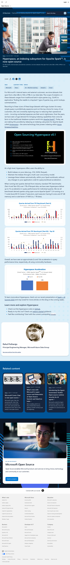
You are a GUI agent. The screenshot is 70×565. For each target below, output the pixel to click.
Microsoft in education (52, 500)
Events (28, 387)
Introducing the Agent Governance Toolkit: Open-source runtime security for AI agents (56, 394)
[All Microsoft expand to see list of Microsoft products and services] (2, 2)
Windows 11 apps (5, 519)
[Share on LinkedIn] (20, 79)
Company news (50, 532)
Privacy (19, 559)
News (4, 55)
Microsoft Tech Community (30, 538)
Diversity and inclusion (52, 540)
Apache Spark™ (49, 119)
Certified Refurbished (29, 513)
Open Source (5, 6)
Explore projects (12, 479)
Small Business (5, 546)
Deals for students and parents (53, 516)
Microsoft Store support (29, 505)
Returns (26, 508)
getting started (38, 311)
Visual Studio (27, 546)
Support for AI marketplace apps (31, 535)
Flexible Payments (28, 519)
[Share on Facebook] (13, 79)
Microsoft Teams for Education (53, 505)
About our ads (54, 559)
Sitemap (3, 559)
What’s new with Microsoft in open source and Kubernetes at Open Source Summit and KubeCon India (35, 395)
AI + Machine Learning (31, 87)
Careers (49, 527)
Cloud (50, 87)
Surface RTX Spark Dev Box (7, 508)
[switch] (68, 2)
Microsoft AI (4, 527)
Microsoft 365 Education (52, 508)
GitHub (37, 309)
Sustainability (50, 546)
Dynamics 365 (5, 532)
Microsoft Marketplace (29, 540)
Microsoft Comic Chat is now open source (12, 396)
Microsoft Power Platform (7, 538)
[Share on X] (16, 79)
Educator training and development (54, 513)
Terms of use (25, 559)
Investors (49, 538)
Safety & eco (40, 559)
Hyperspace (13, 124)
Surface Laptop (5, 502)
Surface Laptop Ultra (6, 505)
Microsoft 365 (5, 535)
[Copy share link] (10, 79)
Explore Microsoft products (7, 516)
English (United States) (9, 551)
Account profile (28, 500)
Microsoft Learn (28, 532)
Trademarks (32, 559)
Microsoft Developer (29, 529)
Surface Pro (4, 500)
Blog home (7, 13)
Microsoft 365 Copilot (6, 543)
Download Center (28, 502)
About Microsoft (50, 529)
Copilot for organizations (7, 511)
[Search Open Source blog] (6, 2)
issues (53, 314)
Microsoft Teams (5, 540)
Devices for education (51, 502)
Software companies (29, 543)
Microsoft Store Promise (30, 516)
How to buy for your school (52, 511)
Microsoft (8, 87)
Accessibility (50, 543)
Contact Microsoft (11, 559)
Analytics (43, 87)
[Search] (65, 13)
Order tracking (28, 511)
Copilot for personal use (7, 513)
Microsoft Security (6, 529)
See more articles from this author (12, 352)
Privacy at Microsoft (51, 535)
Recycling (47, 559)
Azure (26, 527)
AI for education (50, 519)
